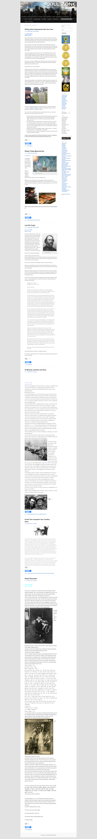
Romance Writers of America (66, 174)
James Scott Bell (36, 31)
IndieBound (63, 159)
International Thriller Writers (66, 160)
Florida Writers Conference (66, 153)
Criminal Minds (64, 147)
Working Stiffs (64, 189)
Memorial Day (30, 145)
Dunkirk (29, 514)
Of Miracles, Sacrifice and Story (35, 370)
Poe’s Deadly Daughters (65, 171)
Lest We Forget (30, 225)
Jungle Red (63, 161)
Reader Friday (35, 220)
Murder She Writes (65, 163)
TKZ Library (44, 19)
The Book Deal (64, 178)
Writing (38, 220)
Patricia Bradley (64, 96)
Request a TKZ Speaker (29, 21)
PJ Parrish (63, 106)
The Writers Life (64, 185)
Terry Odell (63, 105)
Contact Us (49, 19)
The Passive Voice (65, 183)
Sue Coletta (63, 98)
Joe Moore (35, 371)
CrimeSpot (63, 146)
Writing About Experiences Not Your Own (39, 29)
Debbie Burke (64, 97)
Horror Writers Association (66, 158)
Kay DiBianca (64, 99)
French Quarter (32, 573)
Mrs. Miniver (48, 462)
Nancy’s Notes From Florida (66, 168)
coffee (29, 573)
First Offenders (64, 152)
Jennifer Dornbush (65, 100)
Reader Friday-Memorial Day (34, 151)
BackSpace (63, 144)
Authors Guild (64, 143)
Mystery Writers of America (66, 166)
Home (26, 19)
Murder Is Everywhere (65, 162)
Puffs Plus (52, 573)
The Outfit (63, 182)
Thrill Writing (64, 187)
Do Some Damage (65, 150)
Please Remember (31, 578)
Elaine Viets (64, 108)
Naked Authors (64, 167)
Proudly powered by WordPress (51, 835)
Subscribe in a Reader (66, 194)
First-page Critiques (37, 19)
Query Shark (64, 173)
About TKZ (30, 19)
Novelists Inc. (64, 170)
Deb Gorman (35, 153)
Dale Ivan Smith (64, 107)
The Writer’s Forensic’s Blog (66, 186)
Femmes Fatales (64, 151)
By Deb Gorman (28, 155)
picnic (44, 573)
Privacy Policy (55, 19)
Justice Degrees (64, 191)
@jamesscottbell (28, 384)
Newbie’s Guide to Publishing (66, 169)
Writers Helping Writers (65, 190)
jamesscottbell (28, 231)
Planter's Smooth (47, 573)
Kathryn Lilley (64, 104)
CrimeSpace (64, 145)
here (31, 268)
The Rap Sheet (64, 184)
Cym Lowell (63, 148)
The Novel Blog (64, 181)
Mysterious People (65, 165)
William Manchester (43, 514)
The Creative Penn (65, 179)
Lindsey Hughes (64, 103)
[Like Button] (26, 140)
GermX (36, 573)
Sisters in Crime (64, 177)
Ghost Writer (64, 154)
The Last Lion (37, 514)
